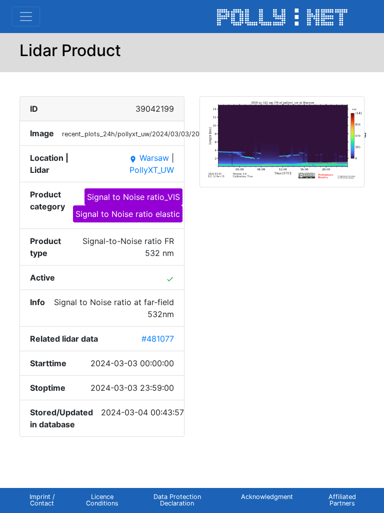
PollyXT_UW (152, 170)
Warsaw (149, 158)
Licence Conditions (102, 500)
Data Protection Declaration (177, 500)
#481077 (158, 339)
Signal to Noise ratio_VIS (133, 197)
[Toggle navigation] (26, 17)
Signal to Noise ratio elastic (128, 214)
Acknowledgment (267, 496)
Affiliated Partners (342, 500)
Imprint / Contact (42, 500)
